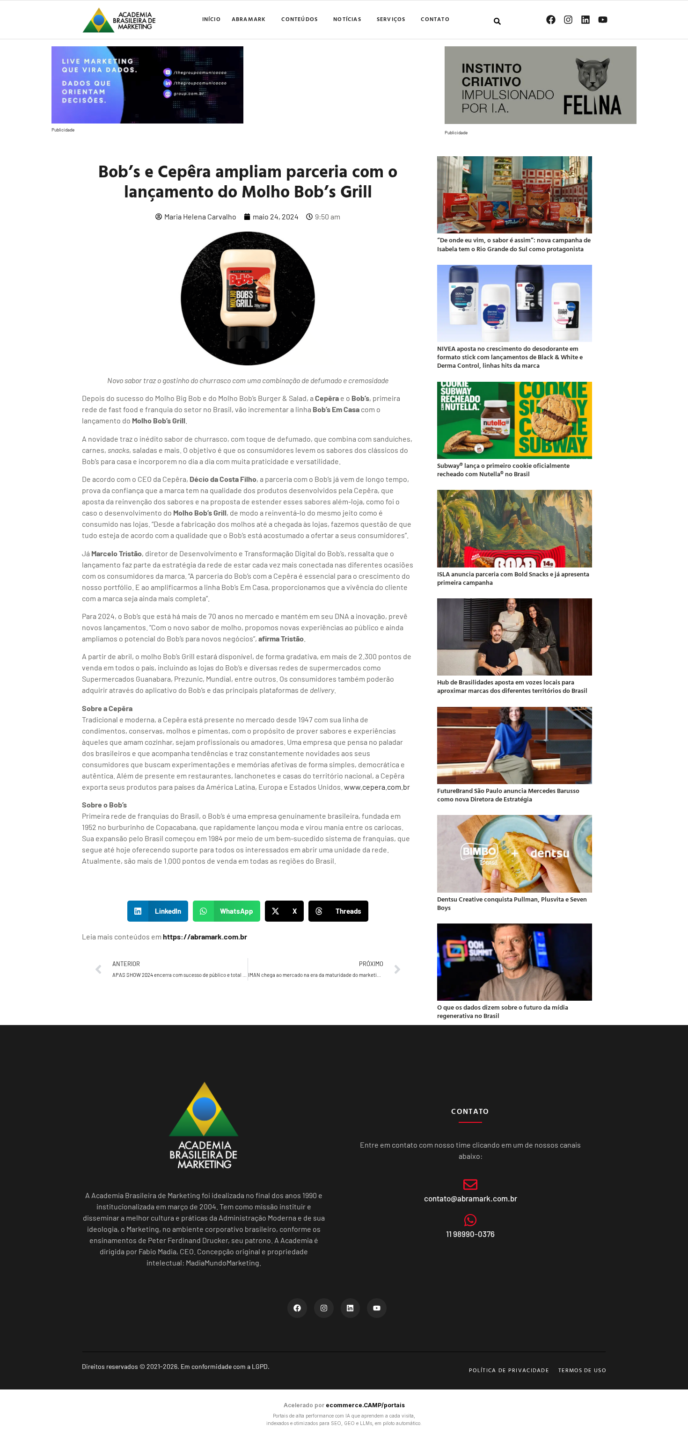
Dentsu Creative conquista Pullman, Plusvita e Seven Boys (512, 903)
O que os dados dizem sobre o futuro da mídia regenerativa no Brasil (502, 1011)
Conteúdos (299, 19)
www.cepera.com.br (377, 786)
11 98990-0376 (470, 1233)
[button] (157, 911)
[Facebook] (551, 19)
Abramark (249, 19)
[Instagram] (568, 19)
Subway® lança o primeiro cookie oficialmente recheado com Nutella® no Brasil (503, 469)
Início (211, 19)
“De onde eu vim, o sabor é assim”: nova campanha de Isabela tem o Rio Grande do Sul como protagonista (514, 244)
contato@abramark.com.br (470, 1198)
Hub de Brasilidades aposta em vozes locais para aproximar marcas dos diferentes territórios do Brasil (512, 686)
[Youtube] (602, 19)
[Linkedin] (585, 19)
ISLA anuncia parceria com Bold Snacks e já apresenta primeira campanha (513, 578)
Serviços (391, 19)
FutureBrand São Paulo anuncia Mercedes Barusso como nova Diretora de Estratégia (508, 794)
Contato (435, 19)
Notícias (347, 19)
